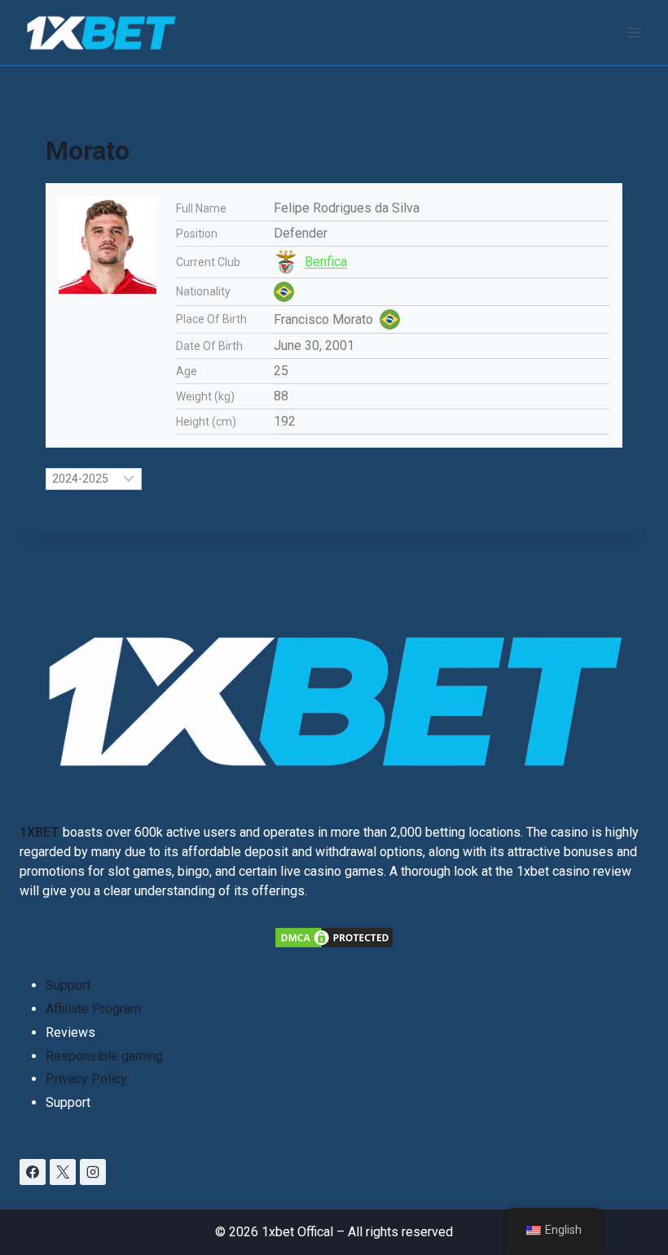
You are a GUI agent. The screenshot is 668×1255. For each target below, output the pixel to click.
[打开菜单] (633, 32)
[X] (63, 1172)
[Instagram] (93, 1172)
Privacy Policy (86, 1079)
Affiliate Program (93, 1009)
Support (68, 985)
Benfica (326, 261)
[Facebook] (33, 1172)
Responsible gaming (104, 1056)
